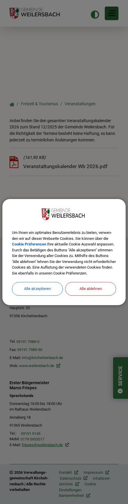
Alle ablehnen (90, 288)
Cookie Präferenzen (29, 244)
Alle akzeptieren (37, 288)
